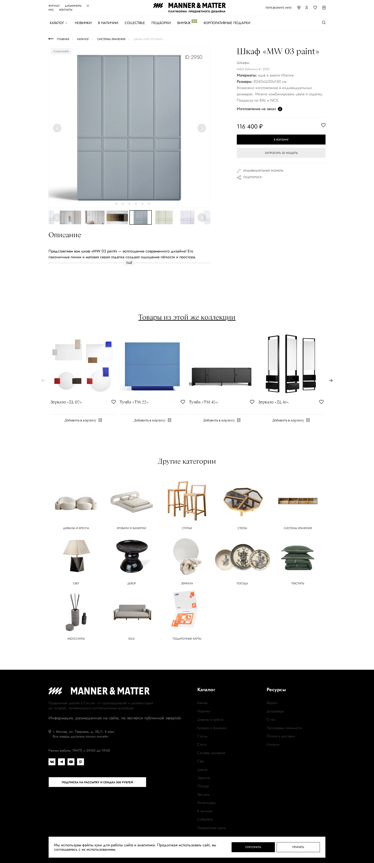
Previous (57, 127)
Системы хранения (211, 753)
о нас (271, 719)
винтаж (202, 702)
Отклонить (253, 847)
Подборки (161, 23)
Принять (298, 847)
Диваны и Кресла (210, 719)
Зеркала (203, 777)
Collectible (135, 23)
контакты (66, 10)
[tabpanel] (129, 127)
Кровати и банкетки (211, 728)
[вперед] (330, 380)
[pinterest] (80, 761)
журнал (54, 6)
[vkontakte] (51, 761)
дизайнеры (73, 6)
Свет (200, 761)
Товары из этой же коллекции (186, 317)
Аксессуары (206, 802)
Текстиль (203, 794)
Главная (63, 39)
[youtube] (71, 761)
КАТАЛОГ (57, 23)
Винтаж (184, 23)
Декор (202, 769)
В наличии (108, 23)
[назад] (43, 380)
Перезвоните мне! (279, 8)
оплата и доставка (281, 736)
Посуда (203, 786)
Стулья (202, 736)
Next (202, 127)
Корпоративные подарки (227, 23)
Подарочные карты (211, 828)
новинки (203, 711)
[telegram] (61, 761)
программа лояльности (284, 728)
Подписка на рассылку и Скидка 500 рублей (97, 782)
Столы (201, 744)
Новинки (83, 23)
